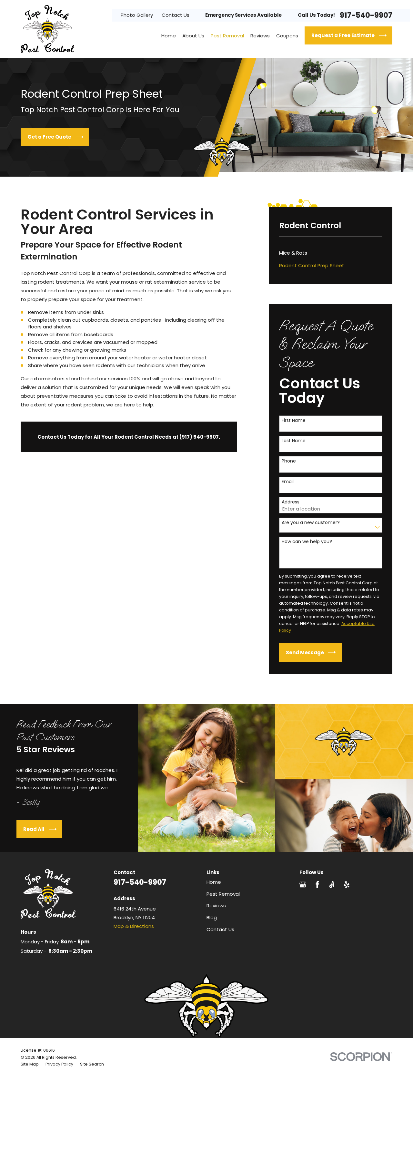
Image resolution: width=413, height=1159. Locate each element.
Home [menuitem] (168, 35)
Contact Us (175, 15)
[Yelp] (346, 884)
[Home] (47, 29)
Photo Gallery (137, 15)
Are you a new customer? (311, 522)
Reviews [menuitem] (260, 35)
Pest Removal (223, 894)
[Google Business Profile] (302, 884)
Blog (211, 917)
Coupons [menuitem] (287, 35)
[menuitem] (331, 253)
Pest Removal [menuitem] (227, 35)
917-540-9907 (366, 15)
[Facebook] (317, 884)
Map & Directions (134, 926)
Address (290, 502)
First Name (294, 420)
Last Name (294, 440)
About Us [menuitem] (193, 35)
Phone (289, 461)
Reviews (216, 905)
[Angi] (331, 884)
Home (213, 882)
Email (288, 481)
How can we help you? (307, 541)
